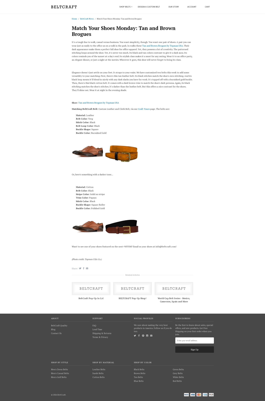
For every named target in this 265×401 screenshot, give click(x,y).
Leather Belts (98, 369)
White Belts (178, 377)
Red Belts (177, 381)
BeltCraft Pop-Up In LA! (91, 298)
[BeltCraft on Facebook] (139, 335)
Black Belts (139, 369)
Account (191, 7)
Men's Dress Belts (59, 369)
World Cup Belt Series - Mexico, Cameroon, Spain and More (174, 300)
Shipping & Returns (101, 333)
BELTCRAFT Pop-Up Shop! (132, 298)
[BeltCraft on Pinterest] (143, 335)
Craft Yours (144, 108)
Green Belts (178, 369)
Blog (53, 329)
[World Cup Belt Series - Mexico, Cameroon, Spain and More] (174, 294)
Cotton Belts (98, 377)
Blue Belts (139, 381)
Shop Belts (125, 7)
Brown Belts (139, 373)
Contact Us (56, 333)
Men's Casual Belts (60, 373)
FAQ (94, 325)
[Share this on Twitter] (79, 268)
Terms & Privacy (100, 337)
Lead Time (97, 329)
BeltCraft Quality (59, 325)
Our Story (174, 7)
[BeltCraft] (70, 6)
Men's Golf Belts (59, 377)
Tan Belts (138, 377)
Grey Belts (178, 373)
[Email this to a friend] (86, 268)
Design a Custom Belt (149, 7)
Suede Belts (98, 373)
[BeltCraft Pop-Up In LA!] (91, 294)
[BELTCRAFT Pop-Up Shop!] (132, 294)
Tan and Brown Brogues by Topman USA (162, 45)
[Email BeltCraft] (151, 335)
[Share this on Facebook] (83, 268)
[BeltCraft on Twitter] (135, 336)
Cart (207, 7)
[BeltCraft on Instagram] (147, 336)
